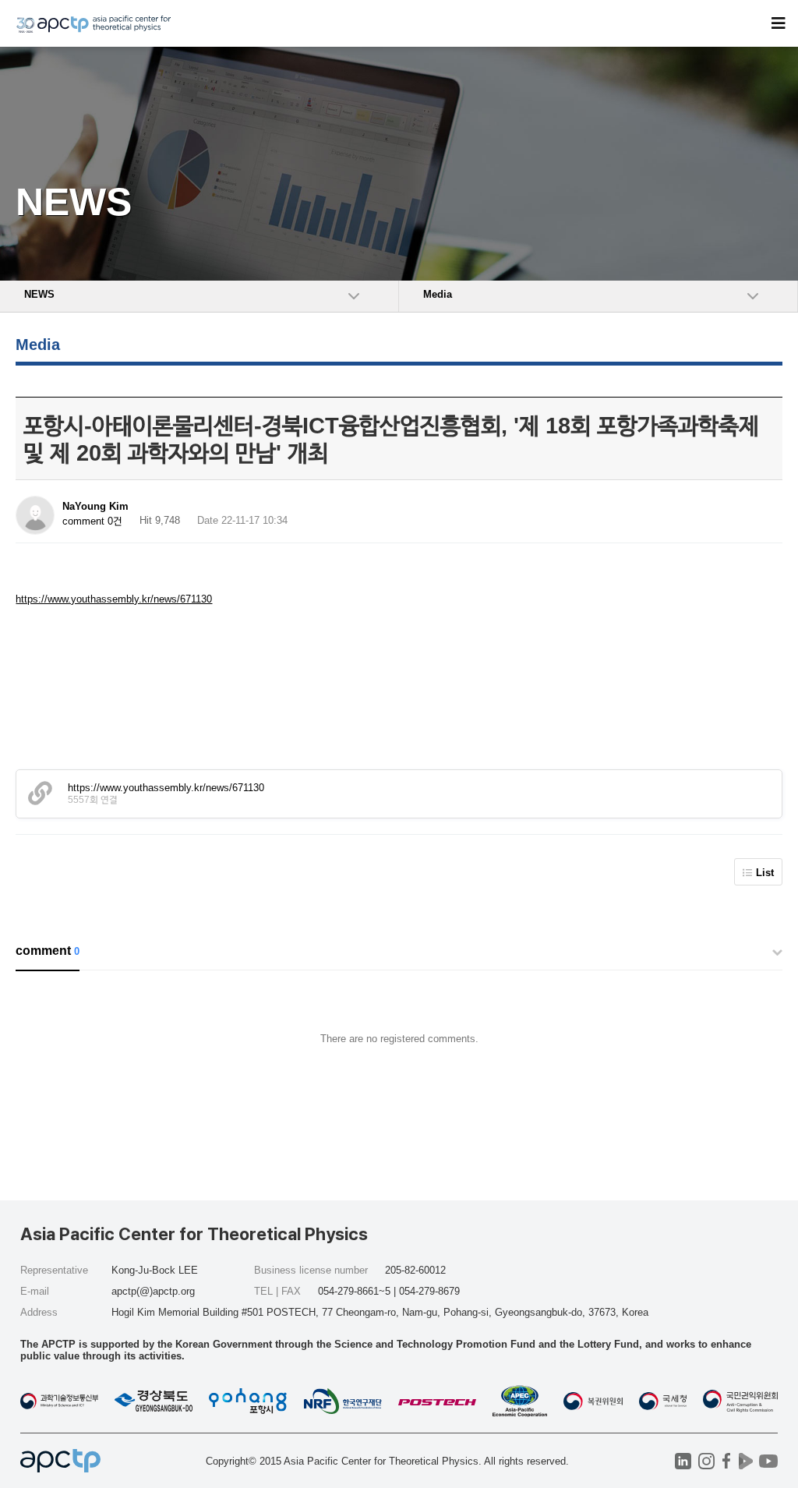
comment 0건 (92, 521)
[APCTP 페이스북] (726, 1461)
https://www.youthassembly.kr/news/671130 (114, 599)
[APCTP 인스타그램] (706, 1461)
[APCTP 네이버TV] (745, 1461)
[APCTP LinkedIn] (683, 1461)
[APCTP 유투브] (768, 1461)
